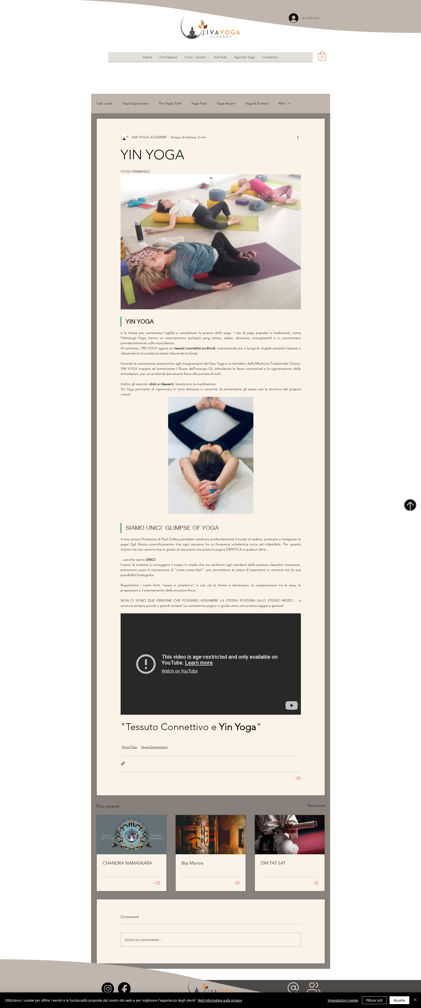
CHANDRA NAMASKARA (127, 863)
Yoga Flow (199, 103)
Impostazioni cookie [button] (343, 1000)
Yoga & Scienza (256, 103)
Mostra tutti (316, 805)
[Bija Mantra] (211, 834)
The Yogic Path (170, 103)
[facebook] (124, 988)
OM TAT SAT (273, 863)
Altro (282, 103)
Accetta (399, 1000)
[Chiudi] (415, 1000)
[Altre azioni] (298, 137)
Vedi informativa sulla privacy (220, 1000)
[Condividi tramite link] (123, 763)
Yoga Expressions (135, 103)
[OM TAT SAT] (290, 834)
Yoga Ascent (226, 103)
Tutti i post (104, 103)
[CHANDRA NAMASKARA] (132, 834)
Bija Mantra (192, 863)
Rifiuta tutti (374, 1000)
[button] (322, 56)
